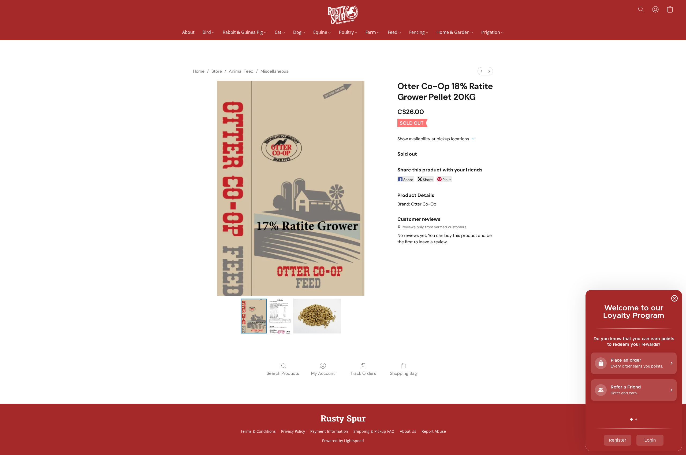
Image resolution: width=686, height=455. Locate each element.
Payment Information (329, 431)
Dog (298, 32)
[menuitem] (481, 71)
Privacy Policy (293, 431)
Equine (320, 32)
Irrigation (491, 32)
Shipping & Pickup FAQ (373, 431)
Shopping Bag (403, 373)
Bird (207, 32)
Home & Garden (454, 32)
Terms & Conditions (258, 431)
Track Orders (363, 373)
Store (216, 71)
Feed (393, 32)
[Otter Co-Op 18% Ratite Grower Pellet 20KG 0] (254, 316)
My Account (323, 373)
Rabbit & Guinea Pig (243, 32)
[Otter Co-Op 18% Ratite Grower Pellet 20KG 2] (317, 316)
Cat (278, 32)
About (188, 32)
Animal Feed (241, 71)
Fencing (417, 32)
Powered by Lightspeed (343, 440)
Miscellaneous (274, 71)
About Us (408, 431)
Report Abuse (434, 431)
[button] (343, 14)
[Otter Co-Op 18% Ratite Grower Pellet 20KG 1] (280, 316)
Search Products (283, 373)
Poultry (347, 32)
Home (198, 71)
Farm (371, 32)
